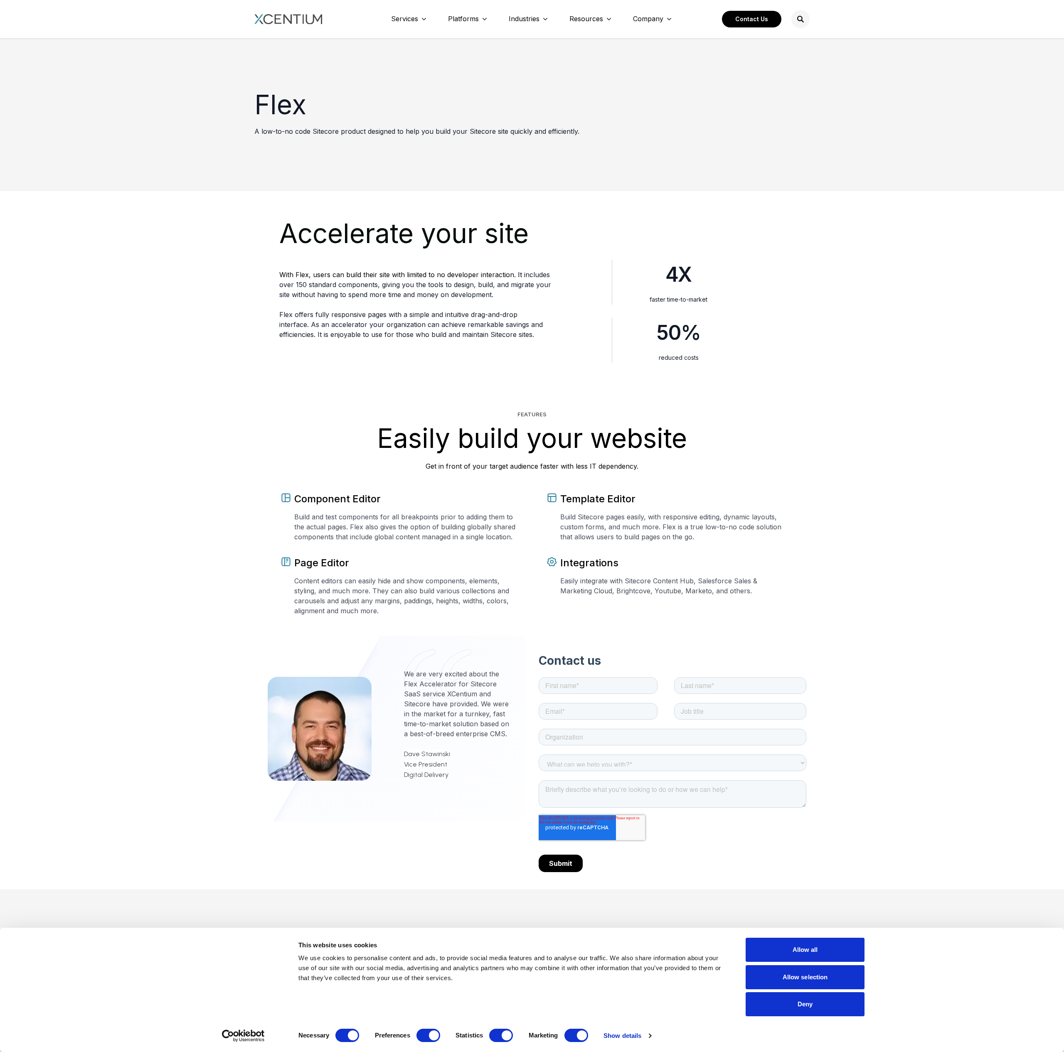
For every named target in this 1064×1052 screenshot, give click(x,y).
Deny (805, 1004)
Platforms (463, 19)
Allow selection (805, 977)
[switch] (428, 1035)
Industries (524, 19)
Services (404, 19)
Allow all (805, 949)
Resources (586, 19)
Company (648, 19)
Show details (622, 1035)
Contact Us (751, 18)
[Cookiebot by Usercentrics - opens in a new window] (243, 1036)
